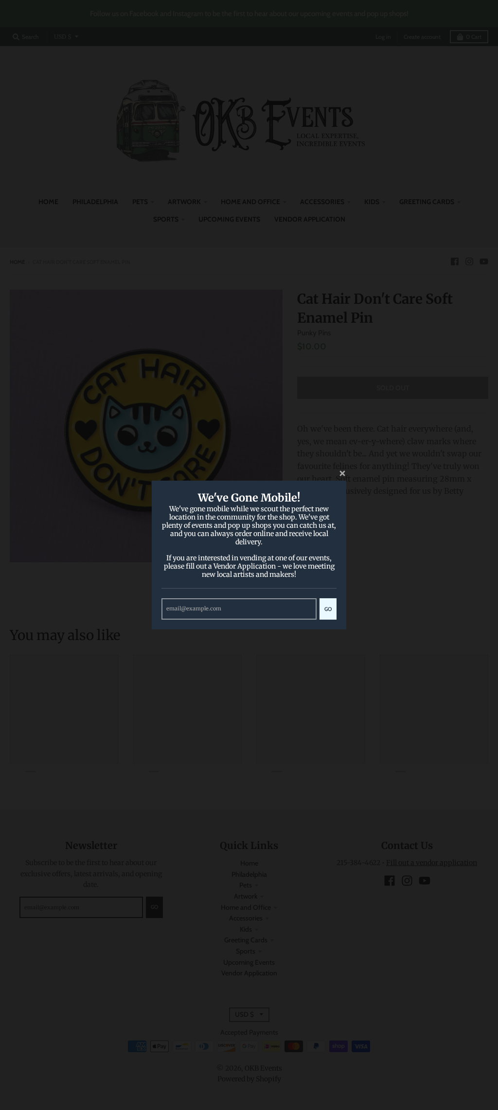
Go (328, 609)
